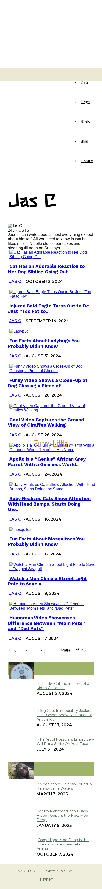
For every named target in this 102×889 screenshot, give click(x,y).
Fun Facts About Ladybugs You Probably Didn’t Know (44, 343)
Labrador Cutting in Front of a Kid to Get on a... (63, 685)
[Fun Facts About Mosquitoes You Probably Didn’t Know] (20, 529)
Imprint (46, 879)
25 (43, 651)
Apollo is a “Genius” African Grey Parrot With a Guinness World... (47, 461)
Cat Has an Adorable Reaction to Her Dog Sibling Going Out (46, 269)
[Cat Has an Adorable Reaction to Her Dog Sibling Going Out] (52, 257)
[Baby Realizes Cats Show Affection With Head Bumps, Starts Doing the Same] (52, 489)
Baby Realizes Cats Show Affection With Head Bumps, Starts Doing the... (49, 504)
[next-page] (54, 651)
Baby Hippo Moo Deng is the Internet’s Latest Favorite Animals (63, 844)
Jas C (15, 281)
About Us (26, 871)
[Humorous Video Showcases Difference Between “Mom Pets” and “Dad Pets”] (52, 608)
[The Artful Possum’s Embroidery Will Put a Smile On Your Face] (22, 677)
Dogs (85, 101)
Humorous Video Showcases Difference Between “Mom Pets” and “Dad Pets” (46, 623)
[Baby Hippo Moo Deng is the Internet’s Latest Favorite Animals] (22, 778)
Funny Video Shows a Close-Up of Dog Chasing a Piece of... (48, 383)
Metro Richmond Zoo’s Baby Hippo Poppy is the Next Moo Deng (62, 815)
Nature (87, 160)
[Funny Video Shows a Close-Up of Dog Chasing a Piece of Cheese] (52, 371)
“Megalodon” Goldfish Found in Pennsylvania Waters (64, 786)
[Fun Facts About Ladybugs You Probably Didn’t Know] (19, 331)
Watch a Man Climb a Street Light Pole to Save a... (47, 581)
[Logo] (12, 72)
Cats (84, 82)
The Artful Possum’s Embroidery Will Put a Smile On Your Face (65, 741)
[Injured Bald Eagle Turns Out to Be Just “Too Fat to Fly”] (52, 296)
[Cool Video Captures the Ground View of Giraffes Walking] (52, 410)
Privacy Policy (58, 871)
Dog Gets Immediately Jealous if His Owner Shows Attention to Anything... (64, 715)
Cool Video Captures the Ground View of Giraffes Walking (46, 422)
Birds (85, 121)
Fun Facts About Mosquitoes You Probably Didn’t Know (46, 541)
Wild (84, 141)
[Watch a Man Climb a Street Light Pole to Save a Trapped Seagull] (52, 569)
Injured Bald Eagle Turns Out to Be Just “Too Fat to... (48, 308)
